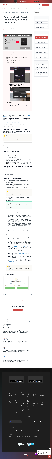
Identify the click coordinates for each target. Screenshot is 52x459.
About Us (35, 389)
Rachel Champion (9, 355)
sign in (7, 363)
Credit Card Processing (21, 126)
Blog (40, 400)
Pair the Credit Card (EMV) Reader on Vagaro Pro (41, 64)
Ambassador (42, 397)
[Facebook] (3, 294)
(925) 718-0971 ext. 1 (17, 425)
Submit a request (17, 309)
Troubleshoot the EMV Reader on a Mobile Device (41, 67)
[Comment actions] (31, 330)
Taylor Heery (8, 324)
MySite (22, 399)
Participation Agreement (25, 430)
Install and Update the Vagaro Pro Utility (41, 42)
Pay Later (23, 396)
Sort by (30, 321)
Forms (22, 401)
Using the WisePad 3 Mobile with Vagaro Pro (41, 72)
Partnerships (35, 403)
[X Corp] (5, 294)
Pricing (31, 8)
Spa (9, 393)
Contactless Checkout (26, 235)
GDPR (38, 430)
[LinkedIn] (6, 294)
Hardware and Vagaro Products (14, 12)
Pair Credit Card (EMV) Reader (24, 12)
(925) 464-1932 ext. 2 (18, 427)
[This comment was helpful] (31, 325)
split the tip (14, 244)
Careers (34, 392)
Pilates (16, 409)
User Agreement (17, 430)
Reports (22, 403)
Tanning (16, 404)
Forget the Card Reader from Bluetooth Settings (41, 49)
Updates (35, 401)
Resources (45, 8)
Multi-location (26, 8)
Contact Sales (35, 8)
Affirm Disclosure (33, 430)
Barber (10, 399)
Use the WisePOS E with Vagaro (40, 74)
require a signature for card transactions (20, 246)
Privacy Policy (11, 430)
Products (21, 8)
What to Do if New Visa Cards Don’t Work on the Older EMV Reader (41, 54)
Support (40, 8)
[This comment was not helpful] (31, 328)
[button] (17, 144)
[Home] (4, 5)
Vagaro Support (5, 12)
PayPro (28, 391)
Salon (10, 391)
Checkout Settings (16, 230)
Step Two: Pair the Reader (39, 22)
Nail (15, 406)
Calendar (22, 394)
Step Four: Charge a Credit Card (40, 27)
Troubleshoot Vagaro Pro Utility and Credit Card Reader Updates (41, 52)
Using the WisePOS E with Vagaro (15, 122)
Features (17, 8)
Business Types (12, 8)
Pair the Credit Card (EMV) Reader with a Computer (41, 37)
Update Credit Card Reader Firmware (41, 57)
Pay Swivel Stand (28, 405)
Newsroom (42, 402)
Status (41, 389)
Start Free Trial (46, 4)
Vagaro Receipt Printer (23, 253)
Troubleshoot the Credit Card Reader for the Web (41, 47)
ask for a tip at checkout (17, 239)
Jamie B (7, 338)
